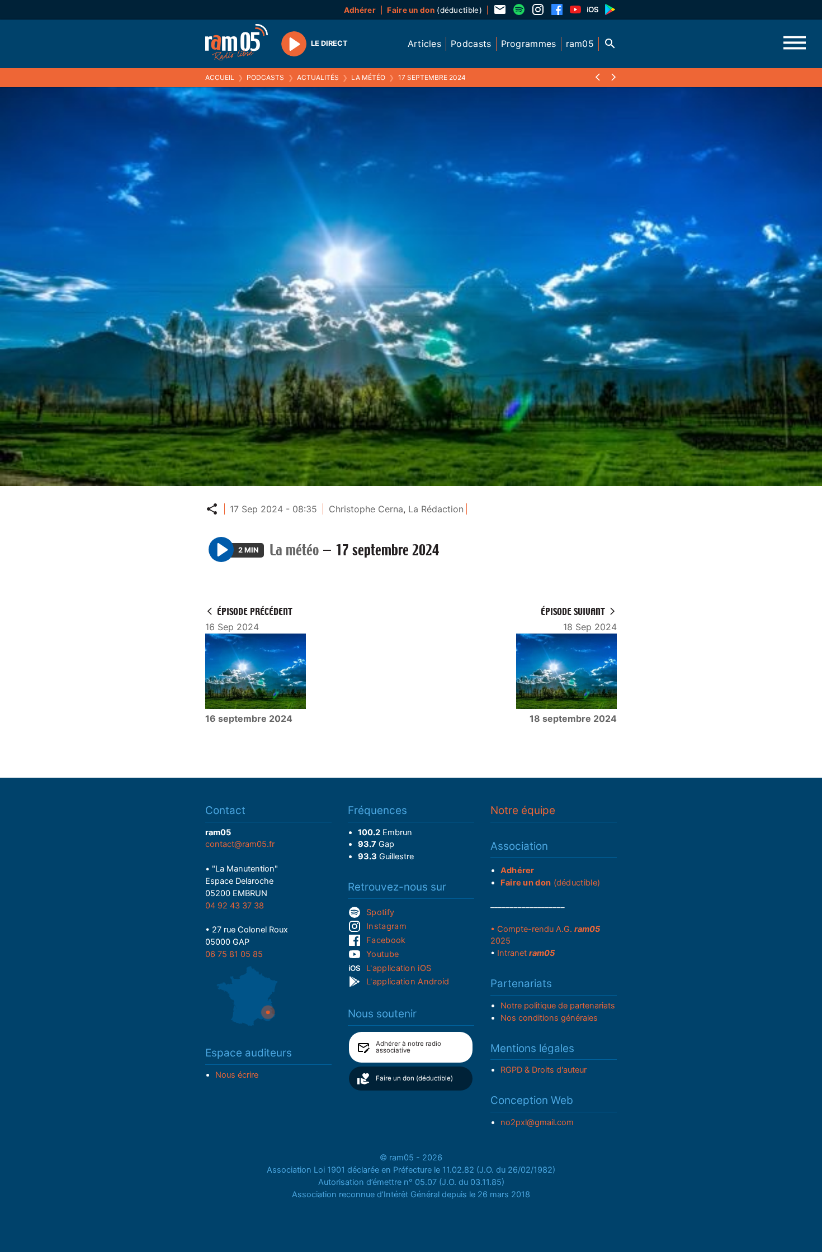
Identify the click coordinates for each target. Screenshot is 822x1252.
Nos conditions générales (549, 1018)
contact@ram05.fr (240, 844)
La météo (368, 77)
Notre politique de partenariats (557, 1006)
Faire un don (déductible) (414, 1078)
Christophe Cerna (366, 509)
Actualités (318, 77)
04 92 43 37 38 (234, 906)
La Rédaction (436, 509)
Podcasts (265, 77)
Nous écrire (236, 1075)
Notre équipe (522, 810)
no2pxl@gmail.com (537, 1122)
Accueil (219, 77)
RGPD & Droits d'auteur (543, 1070)
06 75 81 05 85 (234, 954)
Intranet (526, 953)
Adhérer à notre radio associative (408, 1047)
